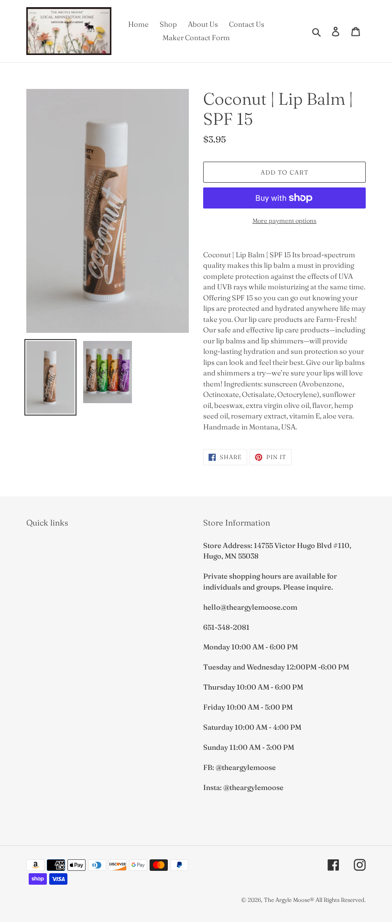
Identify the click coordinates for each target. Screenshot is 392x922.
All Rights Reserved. (341, 899)
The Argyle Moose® (289, 899)
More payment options (284, 220)
